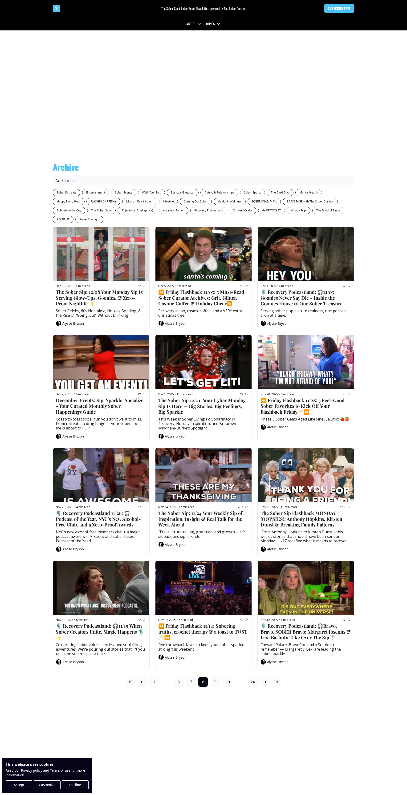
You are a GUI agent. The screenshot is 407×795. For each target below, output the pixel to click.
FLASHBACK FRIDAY (103, 201)
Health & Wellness (230, 201)
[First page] (130, 682)
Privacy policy (31, 770)
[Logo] (56, 8)
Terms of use (60, 770)
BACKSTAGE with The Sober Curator (310, 201)
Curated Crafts (242, 210)
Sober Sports (252, 192)
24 (253, 682)
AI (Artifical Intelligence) (137, 210)
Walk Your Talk (151, 192)
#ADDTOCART (271, 210)
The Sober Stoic (101, 210)
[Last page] (276, 682)
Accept (19, 784)
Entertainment (95, 192)
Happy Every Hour (69, 201)
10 (228, 682)
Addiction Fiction (173, 210)
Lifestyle (168, 201)
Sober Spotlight (89, 219)
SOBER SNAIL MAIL (264, 201)
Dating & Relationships (219, 192)
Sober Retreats (66, 192)
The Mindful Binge (328, 210)
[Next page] (265, 682)
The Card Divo (280, 192)
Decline (75, 784)
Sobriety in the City (69, 210)
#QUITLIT (63, 219)
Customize (47, 784)
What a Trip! (298, 210)
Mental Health (308, 192)
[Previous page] (142, 682)
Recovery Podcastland (208, 210)
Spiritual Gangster (183, 192)
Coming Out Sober (196, 201)
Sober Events (123, 192)
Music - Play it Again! (139, 201)
